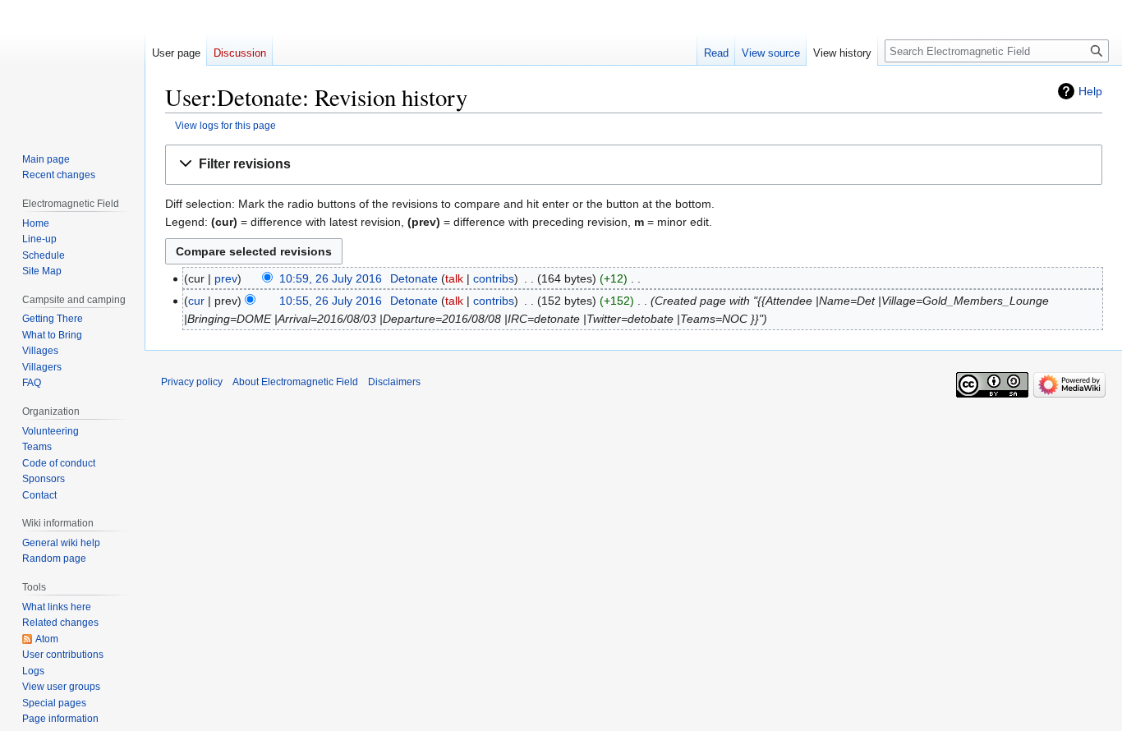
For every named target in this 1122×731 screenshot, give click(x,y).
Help (1090, 91)
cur (196, 300)
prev (225, 278)
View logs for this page (225, 125)
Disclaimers (394, 382)
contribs (493, 278)
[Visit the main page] (72, 65)
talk (454, 278)
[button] (633, 165)
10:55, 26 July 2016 (330, 300)
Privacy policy (192, 382)
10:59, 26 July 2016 (330, 278)
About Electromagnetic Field (295, 382)
